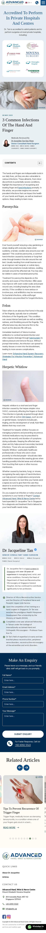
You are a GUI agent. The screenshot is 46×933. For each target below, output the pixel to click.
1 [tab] (10, 838)
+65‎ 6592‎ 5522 (23, 744)
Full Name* (7, 675)
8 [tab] (30, 838)
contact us (9, 885)
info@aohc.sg (11, 909)
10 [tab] (36, 838)
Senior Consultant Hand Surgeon (25, 143)
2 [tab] (13, 838)
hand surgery (34, 338)
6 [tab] (24, 838)
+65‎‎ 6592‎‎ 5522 (12, 904)
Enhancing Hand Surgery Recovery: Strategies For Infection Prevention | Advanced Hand (23, 356)
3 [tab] (16, 838)
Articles (5, 877)
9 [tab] (33, 838)
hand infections (24, 187)
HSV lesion (26, 417)
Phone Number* (9, 699)
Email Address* (8, 687)
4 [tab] (19, 838)
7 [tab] (27, 838)
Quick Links (9, 867)
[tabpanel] (23, 802)
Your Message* (9, 711)
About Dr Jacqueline (11, 873)
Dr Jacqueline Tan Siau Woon (22, 141)
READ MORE (9, 827)
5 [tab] (22, 838)
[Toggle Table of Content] (38, 163)
